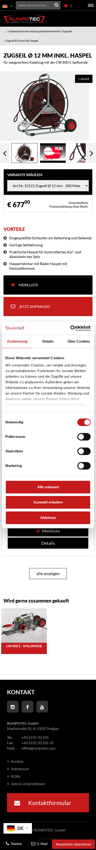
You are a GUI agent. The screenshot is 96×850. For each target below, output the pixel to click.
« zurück (83, 79)
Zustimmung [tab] (17, 341)
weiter (91, 153)
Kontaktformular (49, 802)
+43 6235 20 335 (35, 737)
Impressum (18, 768)
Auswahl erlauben (48, 502)
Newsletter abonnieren (73, 844)
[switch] (84, 436)
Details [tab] (48, 341)
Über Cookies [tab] (79, 341)
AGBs (13, 776)
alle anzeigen (48, 573)
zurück (4, 153)
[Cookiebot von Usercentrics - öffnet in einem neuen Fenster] (70, 328)
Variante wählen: (25, 175)
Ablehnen (48, 518)
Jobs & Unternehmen (26, 783)
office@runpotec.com (38, 748)
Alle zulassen (48, 487)
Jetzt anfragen (34, 306)
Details (48, 543)
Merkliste (28, 285)
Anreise (15, 761)
